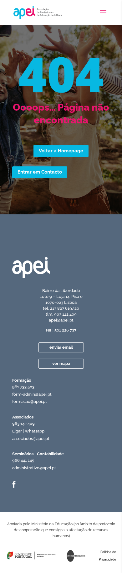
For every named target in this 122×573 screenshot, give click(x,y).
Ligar (17, 431)
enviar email (61, 347)
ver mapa (61, 363)
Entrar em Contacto (40, 172)
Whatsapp (34, 431)
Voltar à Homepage (61, 151)
